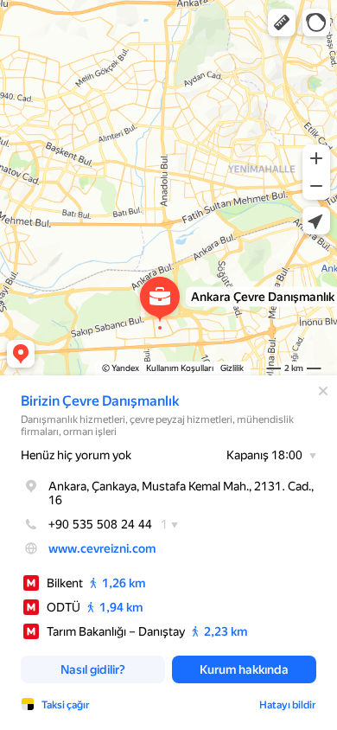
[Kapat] (323, 391)
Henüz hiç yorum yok (76, 455)
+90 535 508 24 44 (100, 524)
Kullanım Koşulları (179, 368)
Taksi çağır (65, 705)
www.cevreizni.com (102, 548)
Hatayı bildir (287, 705)
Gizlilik (232, 368)
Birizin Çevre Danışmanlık (100, 401)
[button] (282, 22)
